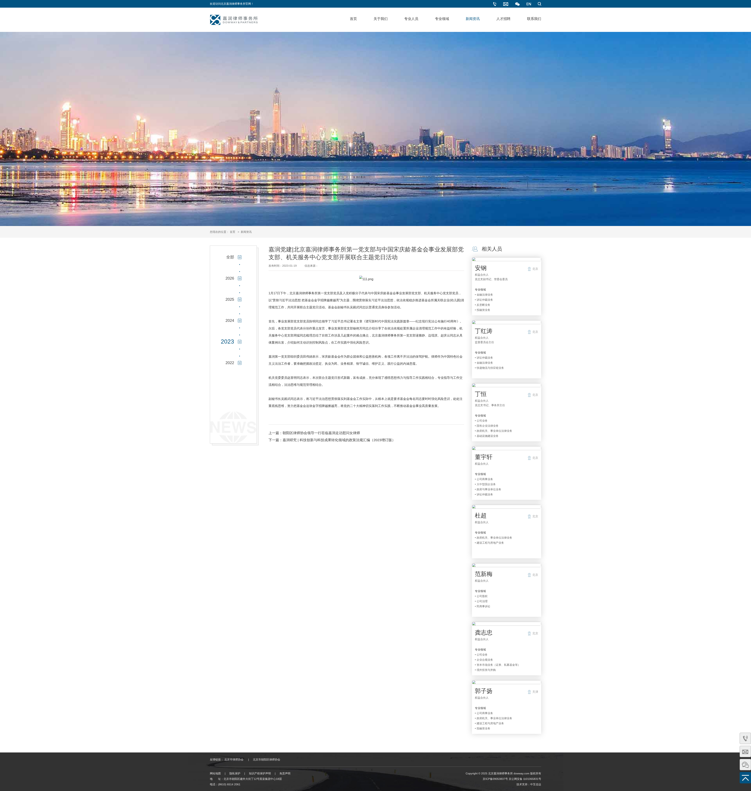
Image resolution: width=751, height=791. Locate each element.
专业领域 (442, 19)
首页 (353, 19)
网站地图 (215, 773)
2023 (227, 341)
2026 (229, 278)
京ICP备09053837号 (495, 778)
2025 (229, 299)
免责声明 (284, 773)
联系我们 (534, 19)
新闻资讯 (473, 19)
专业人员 (411, 19)
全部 (230, 257)
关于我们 (381, 19)
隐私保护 (234, 773)
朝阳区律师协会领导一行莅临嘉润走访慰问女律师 (321, 433)
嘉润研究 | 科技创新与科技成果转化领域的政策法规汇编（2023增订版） (339, 440)
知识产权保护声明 (260, 773)
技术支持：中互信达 (529, 784)
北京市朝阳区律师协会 (266, 759)
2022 (229, 363)
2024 (229, 320)
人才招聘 (503, 19)
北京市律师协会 (233, 759)
